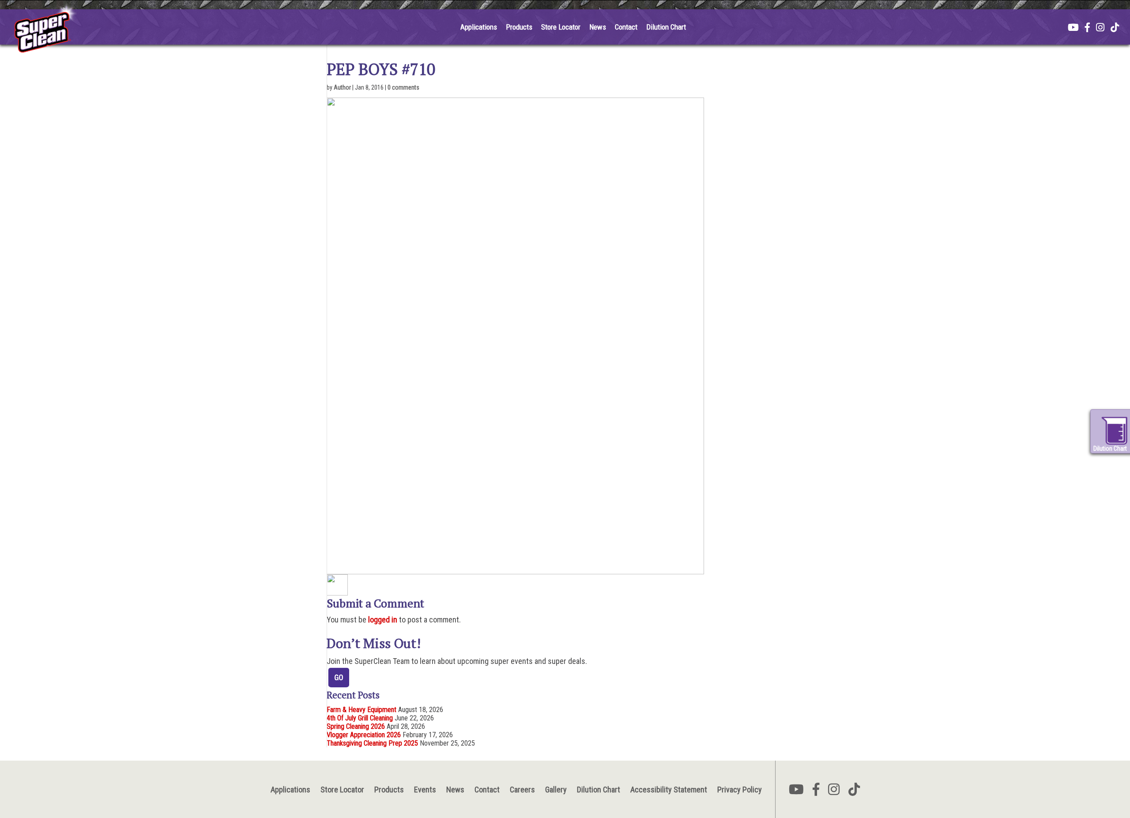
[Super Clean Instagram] (1100, 28)
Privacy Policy (739, 789)
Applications (478, 27)
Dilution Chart (666, 27)
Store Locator (560, 27)
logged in (382, 619)
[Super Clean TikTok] (1114, 28)
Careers (522, 789)
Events (425, 789)
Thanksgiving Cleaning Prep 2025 (372, 743)
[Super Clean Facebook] (1087, 28)
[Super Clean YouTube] (1073, 28)
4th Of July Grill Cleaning (360, 718)
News (597, 27)
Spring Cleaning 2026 (356, 726)
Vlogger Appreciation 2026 (364, 735)
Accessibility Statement (668, 789)
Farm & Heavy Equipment (361, 709)
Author (342, 87)
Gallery (556, 789)
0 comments (403, 87)
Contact (626, 27)
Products (519, 27)
